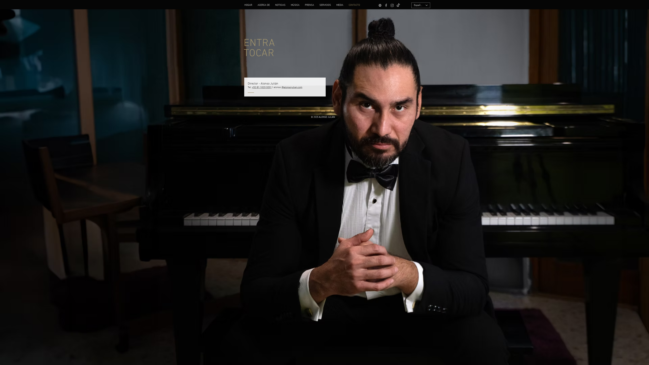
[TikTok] (398, 5)
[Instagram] (392, 5)
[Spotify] (380, 5)
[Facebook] (386, 5)
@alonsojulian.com (292, 87)
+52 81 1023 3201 (262, 87)
